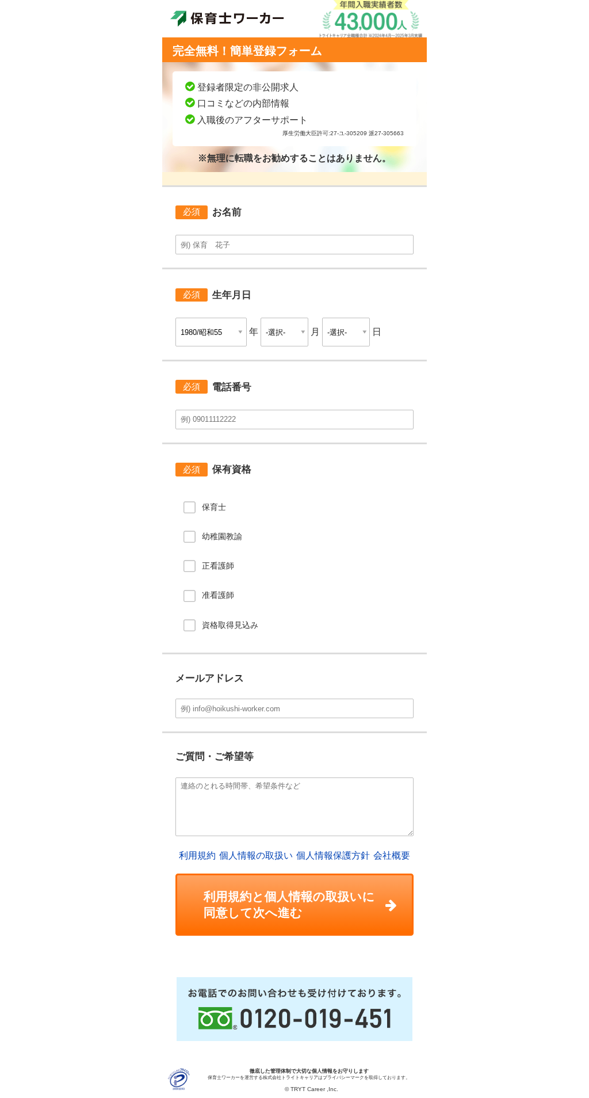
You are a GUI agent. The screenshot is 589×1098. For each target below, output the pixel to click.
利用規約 (197, 855)
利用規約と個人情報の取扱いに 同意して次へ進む (289, 904)
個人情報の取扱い (256, 855)
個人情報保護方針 (333, 855)
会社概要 (391, 855)
